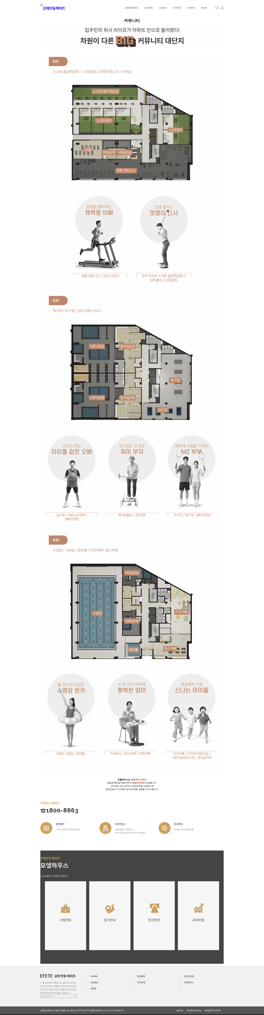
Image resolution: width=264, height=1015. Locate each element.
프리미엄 (177, 7)
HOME (93, 976)
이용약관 (179, 1010)
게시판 (204, 7)
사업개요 (163, 7)
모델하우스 (189, 982)
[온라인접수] (105, 828)
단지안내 (191, 7)
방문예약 (149, 7)
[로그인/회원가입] (222, 7)
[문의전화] (164, 828)
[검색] (216, 7)
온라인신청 (189, 976)
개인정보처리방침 (193, 1010)
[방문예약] (46, 828)
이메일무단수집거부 (212, 1010)
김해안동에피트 (132, 7)
